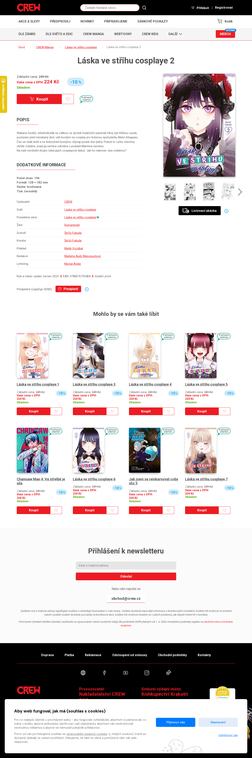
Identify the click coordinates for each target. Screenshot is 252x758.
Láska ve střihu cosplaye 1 (38, 384)
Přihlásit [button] (202, 8)
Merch (227, 33)
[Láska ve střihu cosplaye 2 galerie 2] (189, 192)
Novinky (87, 21)
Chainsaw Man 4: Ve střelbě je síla (41, 481)
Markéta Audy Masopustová (82, 256)
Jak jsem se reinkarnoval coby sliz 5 (153, 481)
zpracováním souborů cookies (86, 734)
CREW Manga (93, 34)
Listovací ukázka (204, 211)
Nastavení (218, 722)
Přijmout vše (175, 722)
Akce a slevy (29, 21)
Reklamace (93, 655)
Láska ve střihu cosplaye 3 (94, 384)
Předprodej (60, 21)
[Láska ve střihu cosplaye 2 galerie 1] (170, 192)
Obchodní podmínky (172, 655)
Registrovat (224, 7)
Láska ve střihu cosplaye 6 (94, 479)
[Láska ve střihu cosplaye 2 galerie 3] (209, 192)
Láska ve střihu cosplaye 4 (150, 384)
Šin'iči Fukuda (73, 233)
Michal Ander (72, 264)
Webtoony (123, 34)
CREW (68, 202)
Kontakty (204, 655)
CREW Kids (150, 34)
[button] (174, 34)
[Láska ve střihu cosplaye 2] (199, 125)
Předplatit (70, 289)
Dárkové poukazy (153, 21)
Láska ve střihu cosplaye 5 (206, 384)
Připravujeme (115, 21)
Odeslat (126, 576)
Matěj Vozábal (73, 248)
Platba (69, 655)
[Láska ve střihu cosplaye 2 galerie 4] (228, 192)
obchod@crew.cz (126, 598)
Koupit (41, 99)
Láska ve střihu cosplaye (80, 209)
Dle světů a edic (59, 34)
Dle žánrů (27, 34)
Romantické (72, 225)
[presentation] (240, 192)
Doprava (47, 655)
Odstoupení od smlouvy (129, 655)
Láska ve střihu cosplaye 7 (206, 479)
